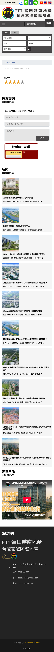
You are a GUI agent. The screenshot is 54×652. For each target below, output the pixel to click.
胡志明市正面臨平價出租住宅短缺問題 (18, 198)
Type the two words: (15, 152)
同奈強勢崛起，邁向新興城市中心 (16, 226)
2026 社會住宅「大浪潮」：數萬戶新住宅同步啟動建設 (24, 254)
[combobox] (39, 38)
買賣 (6, 33)
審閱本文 (7, 78)
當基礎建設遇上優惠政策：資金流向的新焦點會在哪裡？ (25, 283)
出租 (15, 33)
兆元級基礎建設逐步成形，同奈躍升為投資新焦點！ (23, 311)
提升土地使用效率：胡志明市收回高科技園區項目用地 (24, 398)
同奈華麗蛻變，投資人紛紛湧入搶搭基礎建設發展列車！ (25, 339)
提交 (42, 138)
